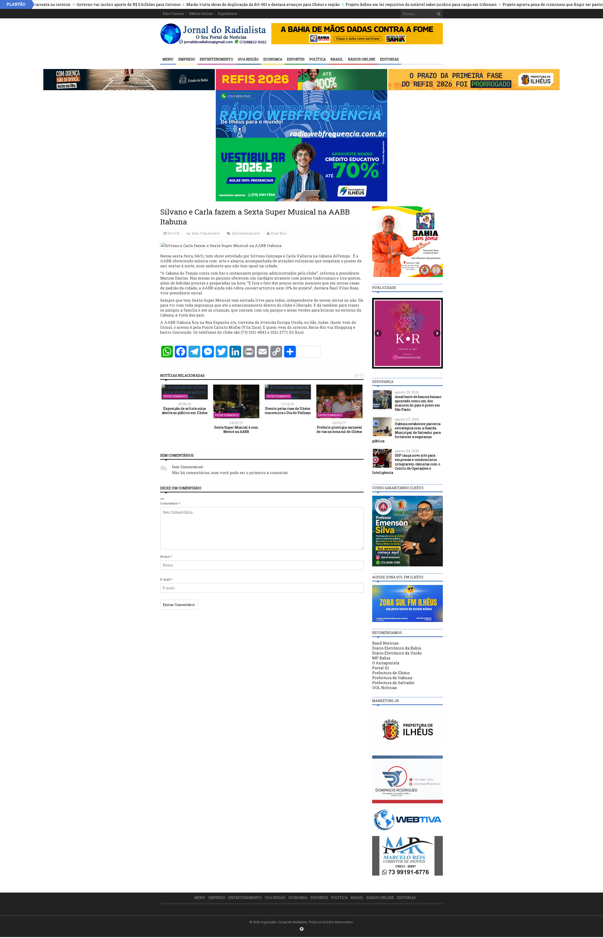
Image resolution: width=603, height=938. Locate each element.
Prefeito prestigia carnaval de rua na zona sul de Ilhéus (339, 429)
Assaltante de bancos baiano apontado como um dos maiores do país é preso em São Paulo (418, 403)
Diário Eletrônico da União (397, 652)
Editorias (389, 59)
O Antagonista (385, 662)
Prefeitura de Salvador (393, 682)
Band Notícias (385, 643)
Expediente (227, 13)
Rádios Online (201, 13)
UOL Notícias (384, 687)
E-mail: (166, 579)
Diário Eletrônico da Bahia (396, 648)
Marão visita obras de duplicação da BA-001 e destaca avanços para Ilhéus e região (229, 4)
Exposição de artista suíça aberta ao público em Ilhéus (185, 410)
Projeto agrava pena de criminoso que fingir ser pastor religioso (528, 4)
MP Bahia (381, 657)
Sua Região (248, 59)
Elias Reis (278, 233)
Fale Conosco (173, 13)
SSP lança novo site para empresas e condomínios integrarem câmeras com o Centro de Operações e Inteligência (406, 464)
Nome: (166, 556)
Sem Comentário (205, 233)
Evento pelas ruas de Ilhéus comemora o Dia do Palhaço (288, 410)
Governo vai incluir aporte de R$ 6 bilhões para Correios (95, 4)
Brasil (336, 59)
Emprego (186, 59)
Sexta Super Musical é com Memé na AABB (236, 429)
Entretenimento (216, 59)
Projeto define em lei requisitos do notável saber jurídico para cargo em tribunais (387, 4)
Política (317, 59)
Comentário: (170, 503)
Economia (272, 59)
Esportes (296, 59)
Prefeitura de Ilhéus (391, 672)
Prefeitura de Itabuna (392, 677)
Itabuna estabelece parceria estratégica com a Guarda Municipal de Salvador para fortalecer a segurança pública (406, 432)
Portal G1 (380, 667)
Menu (168, 59)
